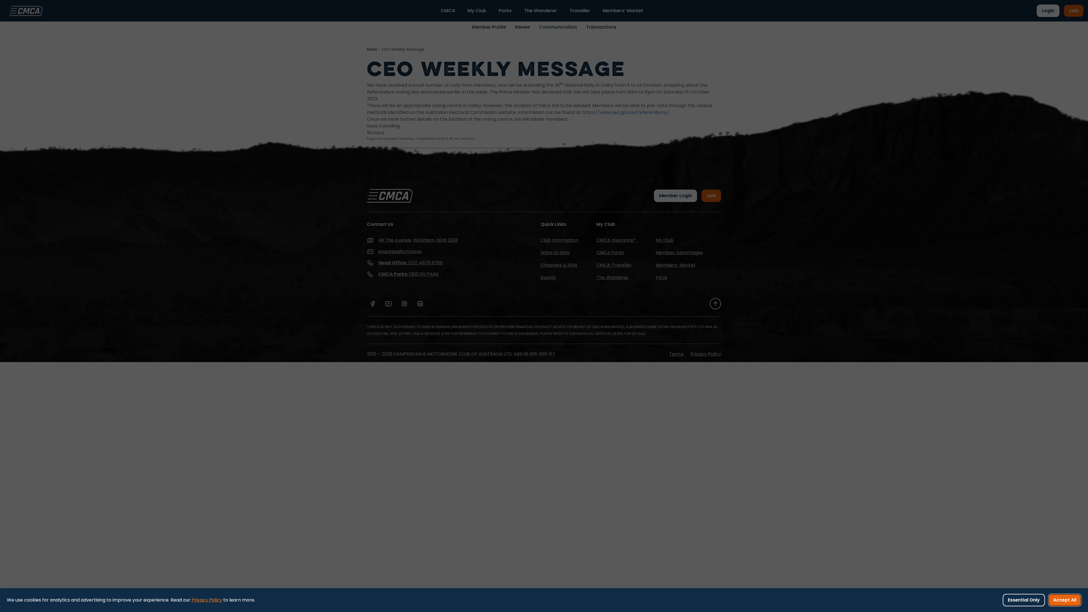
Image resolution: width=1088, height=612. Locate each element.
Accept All (1064, 600)
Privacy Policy (207, 600)
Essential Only (1024, 600)
